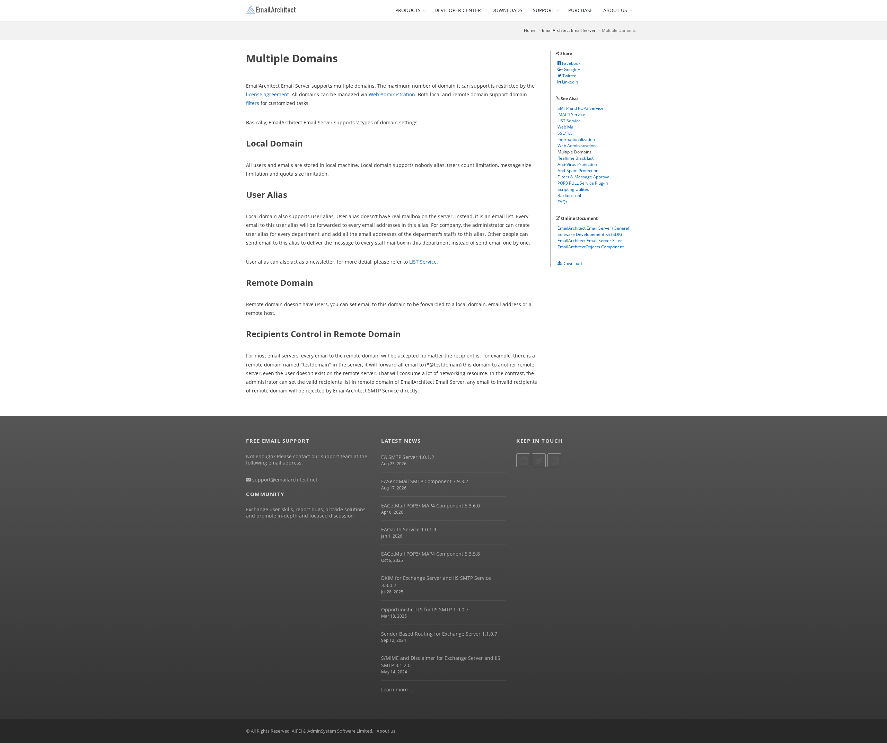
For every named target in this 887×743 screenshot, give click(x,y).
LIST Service (423, 261)
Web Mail (566, 127)
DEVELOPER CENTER (457, 10)
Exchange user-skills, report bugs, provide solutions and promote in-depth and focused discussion (306, 512)
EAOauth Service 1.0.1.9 (408, 529)
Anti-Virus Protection (577, 164)
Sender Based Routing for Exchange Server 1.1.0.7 (439, 633)
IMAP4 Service (571, 114)
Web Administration (392, 94)
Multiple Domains (574, 152)
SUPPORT (543, 10)
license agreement (267, 94)
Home (530, 30)
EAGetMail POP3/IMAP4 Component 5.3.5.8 (430, 553)
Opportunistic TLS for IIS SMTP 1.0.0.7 (424, 609)
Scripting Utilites (573, 189)
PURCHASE (580, 10)
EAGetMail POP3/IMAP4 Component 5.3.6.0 (430, 505)
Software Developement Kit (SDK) (589, 234)
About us (386, 731)
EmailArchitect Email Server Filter (589, 241)
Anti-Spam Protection (577, 171)
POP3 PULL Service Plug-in (582, 183)
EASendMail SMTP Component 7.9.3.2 (424, 481)
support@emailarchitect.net (284, 479)
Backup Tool (569, 195)
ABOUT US (615, 10)
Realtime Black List (575, 158)
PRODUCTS (408, 10)
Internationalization (576, 139)
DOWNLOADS (506, 10)
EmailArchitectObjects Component (590, 247)
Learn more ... (397, 689)
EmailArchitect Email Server (569, 30)
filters (252, 103)
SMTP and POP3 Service (580, 108)
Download (571, 263)
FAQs (562, 202)
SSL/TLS (565, 133)
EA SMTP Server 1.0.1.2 (407, 457)
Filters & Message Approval (584, 177)
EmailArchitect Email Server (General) (594, 228)
